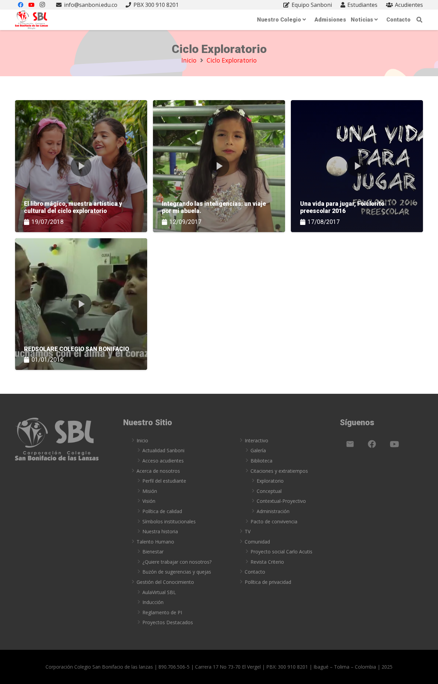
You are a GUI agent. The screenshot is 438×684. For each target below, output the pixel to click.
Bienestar (153, 551)
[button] (419, 19)
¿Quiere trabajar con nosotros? (176, 562)
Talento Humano (155, 541)
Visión (148, 501)
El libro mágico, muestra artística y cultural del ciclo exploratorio (73, 207)
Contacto (255, 571)
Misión (149, 491)
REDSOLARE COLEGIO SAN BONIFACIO (76, 349)
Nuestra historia (160, 531)
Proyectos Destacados (167, 622)
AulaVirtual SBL (159, 592)
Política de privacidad (268, 582)
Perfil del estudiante (164, 481)
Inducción (153, 602)
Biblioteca (261, 460)
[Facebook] (372, 444)
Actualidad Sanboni (163, 450)
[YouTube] (394, 444)
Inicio (142, 440)
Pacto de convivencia (273, 521)
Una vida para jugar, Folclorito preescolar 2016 (342, 207)
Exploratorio (270, 481)
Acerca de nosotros (158, 471)
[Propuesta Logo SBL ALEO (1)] (31, 20)
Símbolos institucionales (169, 521)
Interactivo (256, 440)
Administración (273, 511)
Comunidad (257, 541)
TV (247, 531)
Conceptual (269, 491)
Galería (258, 450)
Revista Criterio (267, 562)
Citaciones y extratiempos (279, 471)
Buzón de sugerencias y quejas (176, 571)
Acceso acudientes (163, 460)
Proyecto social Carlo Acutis (281, 551)
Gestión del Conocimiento (165, 582)
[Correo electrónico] (350, 444)
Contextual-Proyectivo (281, 501)
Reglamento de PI (162, 612)
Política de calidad (162, 511)
